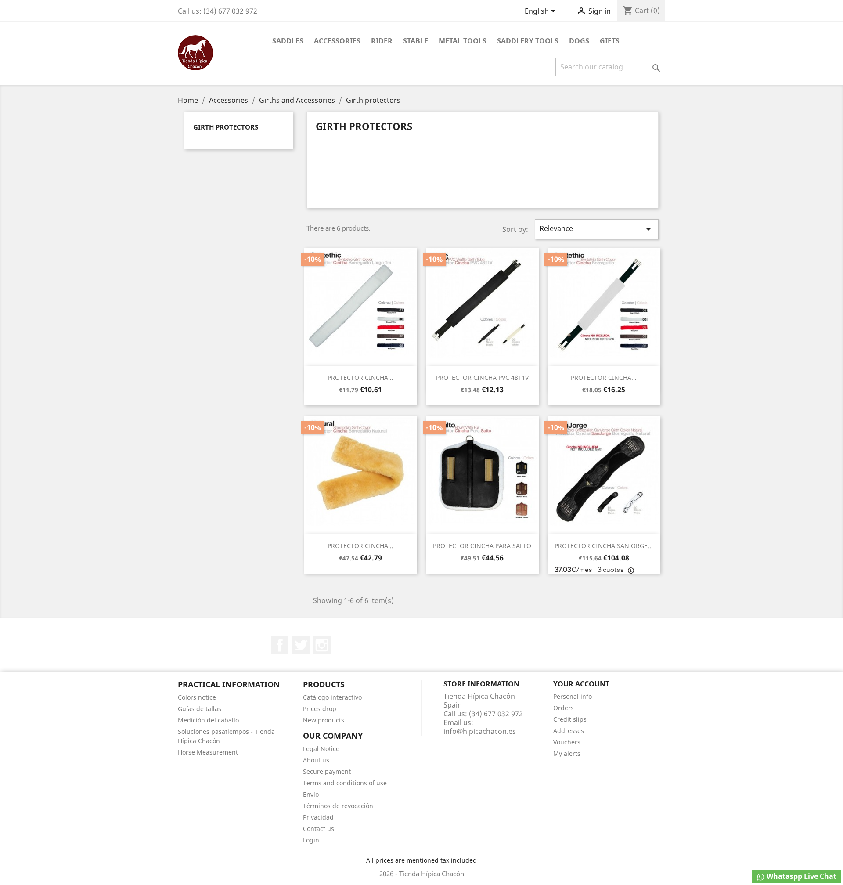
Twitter (301, 645)
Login (311, 840)
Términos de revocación (338, 806)
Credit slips (570, 719)
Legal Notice (321, 748)
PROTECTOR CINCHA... (360, 377)
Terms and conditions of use (345, 783)
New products (323, 720)
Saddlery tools (527, 41)
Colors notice (197, 697)
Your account (581, 684)
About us (316, 760)
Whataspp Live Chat (800, 876)
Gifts (610, 41)
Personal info (572, 696)
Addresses (568, 730)
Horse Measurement (208, 752)
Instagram (322, 645)
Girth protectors (225, 127)
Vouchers (566, 742)
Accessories (337, 41)
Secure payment (327, 771)
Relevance (597, 229)
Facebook (279, 645)
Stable (415, 41)
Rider (382, 41)
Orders (563, 708)
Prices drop (319, 708)
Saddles (287, 41)
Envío (311, 794)
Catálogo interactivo (332, 697)
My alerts (566, 753)
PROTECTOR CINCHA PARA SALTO (482, 546)
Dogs (579, 41)
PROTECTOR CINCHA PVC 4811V (482, 377)
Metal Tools (462, 41)
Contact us (318, 828)
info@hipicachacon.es (479, 731)
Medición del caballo (208, 720)
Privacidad (318, 817)
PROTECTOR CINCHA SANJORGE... (604, 546)
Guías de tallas (199, 708)
